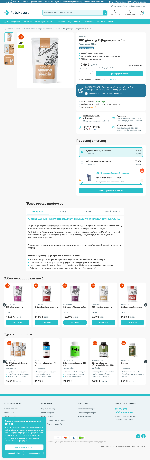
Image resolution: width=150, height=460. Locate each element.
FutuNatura (83, 36)
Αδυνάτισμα (60, 22)
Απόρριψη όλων (14, 453)
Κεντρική (10, 29)
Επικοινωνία (9, 413)
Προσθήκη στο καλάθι (119, 73)
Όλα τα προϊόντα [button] (13, 22)
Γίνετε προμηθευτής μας (87, 413)
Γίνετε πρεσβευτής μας (86, 409)
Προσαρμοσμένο (34, 453)
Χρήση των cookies (123, 446)
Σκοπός (18, 29)
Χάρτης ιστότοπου (107, 446)
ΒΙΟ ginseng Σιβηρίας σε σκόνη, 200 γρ (77, 29)
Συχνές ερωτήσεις (120, 6)
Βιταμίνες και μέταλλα (43, 22)
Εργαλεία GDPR (47, 416)
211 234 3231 (110, 79)
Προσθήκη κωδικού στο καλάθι (128, 2)
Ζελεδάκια (101, 22)
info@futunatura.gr (138, 6)
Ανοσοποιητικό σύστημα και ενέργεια (38, 29)
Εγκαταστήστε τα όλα (24, 447)
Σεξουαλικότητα (74, 22)
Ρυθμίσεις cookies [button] (139, 446)
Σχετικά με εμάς (10, 416)
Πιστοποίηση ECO (11, 409)
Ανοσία (57, 29)
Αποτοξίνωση (89, 22)
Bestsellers (28, 22)
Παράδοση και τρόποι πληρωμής (53, 420)
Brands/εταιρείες (47, 413)
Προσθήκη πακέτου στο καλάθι (111, 190)
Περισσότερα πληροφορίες (16, 440)
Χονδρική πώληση (84, 416)
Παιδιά (110, 22)
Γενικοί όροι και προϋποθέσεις (52, 424)
